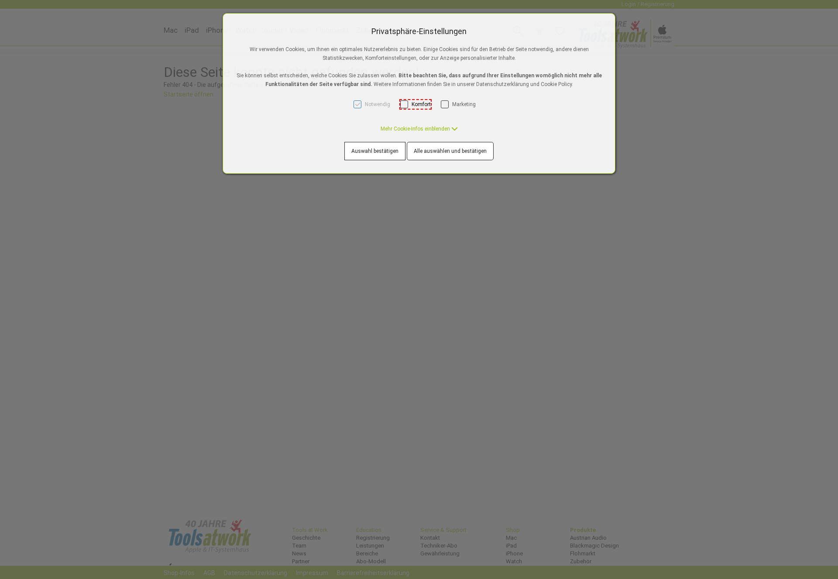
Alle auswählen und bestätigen (450, 151)
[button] (419, 129)
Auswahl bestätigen (374, 151)
